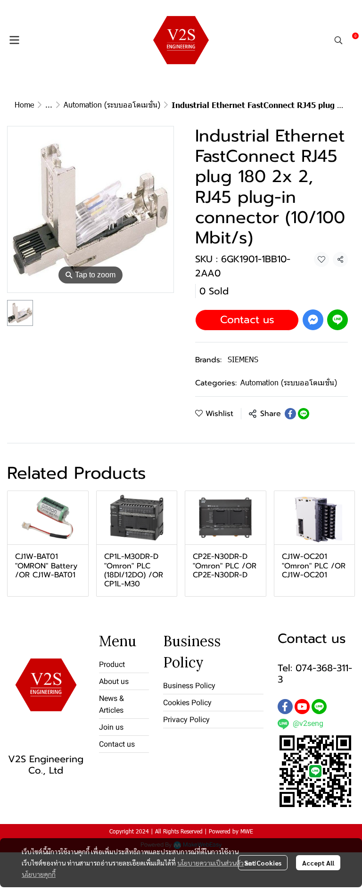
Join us (111, 727)
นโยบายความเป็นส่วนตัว (210, 862)
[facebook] (285, 706)
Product (112, 664)
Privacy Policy (186, 719)
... (48, 104)
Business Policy (189, 685)
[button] (338, 40)
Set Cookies (262, 862)
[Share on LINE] (303, 413)
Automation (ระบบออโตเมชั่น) (112, 104)
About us (114, 681)
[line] (319, 706)
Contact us (247, 319)
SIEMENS (243, 359)
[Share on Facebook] (290, 413)
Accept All (318, 862)
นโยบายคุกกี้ (39, 874)
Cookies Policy (187, 702)
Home (24, 104)
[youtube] (302, 706)
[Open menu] (14, 40)
